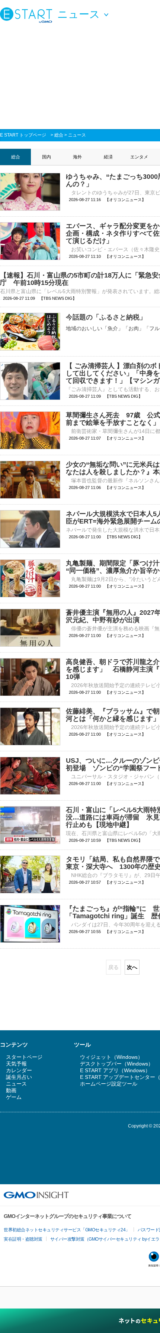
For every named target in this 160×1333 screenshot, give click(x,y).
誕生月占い (19, 1077)
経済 (108, 157)
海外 (77, 157)
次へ (132, 967)
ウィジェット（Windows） (111, 1057)
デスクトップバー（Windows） (116, 1064)
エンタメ (139, 157)
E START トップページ (23, 135)
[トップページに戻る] (28, 15)
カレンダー (19, 1070)
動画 (11, 1090)
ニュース (77, 135)
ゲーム (14, 1097)
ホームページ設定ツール (108, 1084)
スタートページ (24, 1057)
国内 (46, 157)
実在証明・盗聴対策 (23, 1239)
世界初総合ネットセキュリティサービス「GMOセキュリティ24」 (67, 1229)
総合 (58, 135)
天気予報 (16, 1064)
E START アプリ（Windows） (115, 1070)
